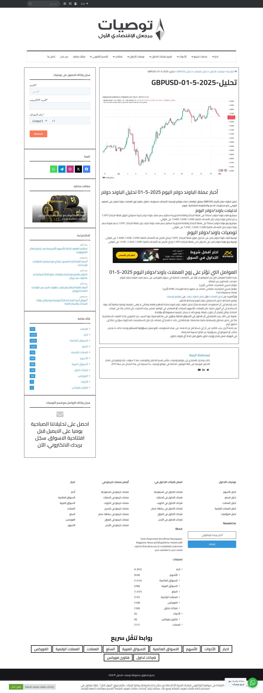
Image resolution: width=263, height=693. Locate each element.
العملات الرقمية (79, 352)
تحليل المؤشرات (228, 514)
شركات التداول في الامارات (169, 497)
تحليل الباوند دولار (195, 296)
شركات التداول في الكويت (169, 503)
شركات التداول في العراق (170, 514)
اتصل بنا (51, 56)
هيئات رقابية (79, 56)
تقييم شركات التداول (162, 56)
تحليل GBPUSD (184, 71)
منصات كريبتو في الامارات (116, 497)
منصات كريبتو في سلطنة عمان (113, 514)
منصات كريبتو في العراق (117, 519)
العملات (84, 329)
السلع (85, 346)
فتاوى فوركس (80, 387)
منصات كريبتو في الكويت (116, 503)
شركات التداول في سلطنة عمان (166, 508)
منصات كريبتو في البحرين (116, 508)
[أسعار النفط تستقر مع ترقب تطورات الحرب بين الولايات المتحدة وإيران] (59, 208)
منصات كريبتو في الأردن (117, 525)
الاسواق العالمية (79, 340)
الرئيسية (231, 71)
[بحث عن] (30, 4)
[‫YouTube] (199, 370)
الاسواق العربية (80, 364)
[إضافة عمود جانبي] (64, 3)
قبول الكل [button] (16, 687)
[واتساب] (53, 169)
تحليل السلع (230, 497)
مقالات (118, 56)
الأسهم (84, 358)
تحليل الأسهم (229, 492)
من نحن (64, 56)
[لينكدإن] (203, 370)
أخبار (73, 492)
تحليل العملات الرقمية (225, 508)
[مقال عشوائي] (70, 3)
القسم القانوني (100, 56)
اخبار (216, 56)
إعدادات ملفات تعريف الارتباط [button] (39, 687)
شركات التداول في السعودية (168, 492)
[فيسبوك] (86, 169)
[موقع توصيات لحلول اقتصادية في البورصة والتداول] (131, 29)
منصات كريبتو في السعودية (115, 492)
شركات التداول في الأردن (170, 519)
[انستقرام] (70, 169)
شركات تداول (81, 370)
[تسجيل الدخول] (75, 3)
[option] (59, 208)
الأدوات (182, 56)
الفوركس (83, 376)
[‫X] (78, 169)
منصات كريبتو (200, 56)
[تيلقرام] (61, 169)
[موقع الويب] (208, 370)
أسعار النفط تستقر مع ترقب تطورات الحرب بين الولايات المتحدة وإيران (62, 217)
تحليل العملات (200, 71)
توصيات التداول (137, 56)
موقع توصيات (174, 296)
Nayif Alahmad (199, 355)
